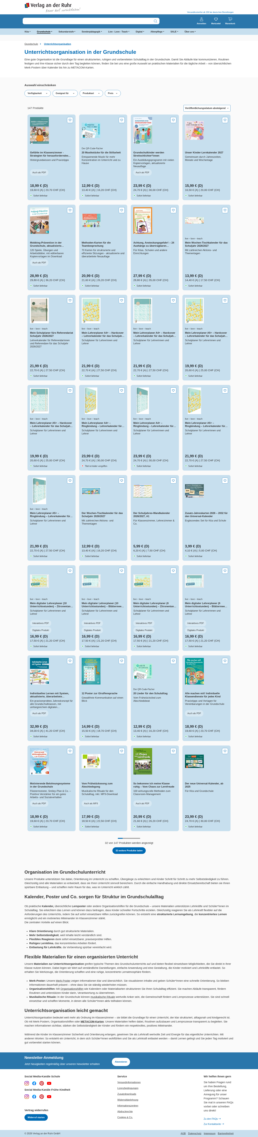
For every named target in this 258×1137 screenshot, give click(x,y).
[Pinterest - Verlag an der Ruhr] (41, 1083)
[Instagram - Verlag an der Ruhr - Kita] (26, 1096)
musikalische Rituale (102, 996)
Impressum (209, 1133)
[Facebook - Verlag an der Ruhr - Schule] (34, 1083)
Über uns (189, 31)
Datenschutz (194, 1133)
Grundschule (43, 31)
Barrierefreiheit (226, 1133)
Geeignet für (62, 93)
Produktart (88, 93)
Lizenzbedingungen (127, 1088)
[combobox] (87, 21)
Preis (110, 93)
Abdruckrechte (125, 1111)
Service (122, 1076)
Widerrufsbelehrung (127, 1100)
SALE (173, 31)
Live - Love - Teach (118, 31)
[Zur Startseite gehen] (75, 8)
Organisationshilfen (71, 988)
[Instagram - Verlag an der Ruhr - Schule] (26, 1083)
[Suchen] (155, 21)
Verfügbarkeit (35, 93)
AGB (183, 1133)
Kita (27, 31)
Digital (139, 31)
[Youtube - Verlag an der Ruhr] (49, 1083)
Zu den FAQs (211, 1119)
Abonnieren (121, 1061)
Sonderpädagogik (91, 31)
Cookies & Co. (125, 1117)
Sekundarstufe (66, 31)
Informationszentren (127, 1105)
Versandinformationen (129, 1082)
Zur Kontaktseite (212, 1124)
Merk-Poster (63, 980)
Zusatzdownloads (126, 1094)
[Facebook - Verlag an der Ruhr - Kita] (34, 1096)
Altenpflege (156, 31)
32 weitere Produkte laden (129, 850)
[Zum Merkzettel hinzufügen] (70, 120)
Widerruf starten (36, 1117)
